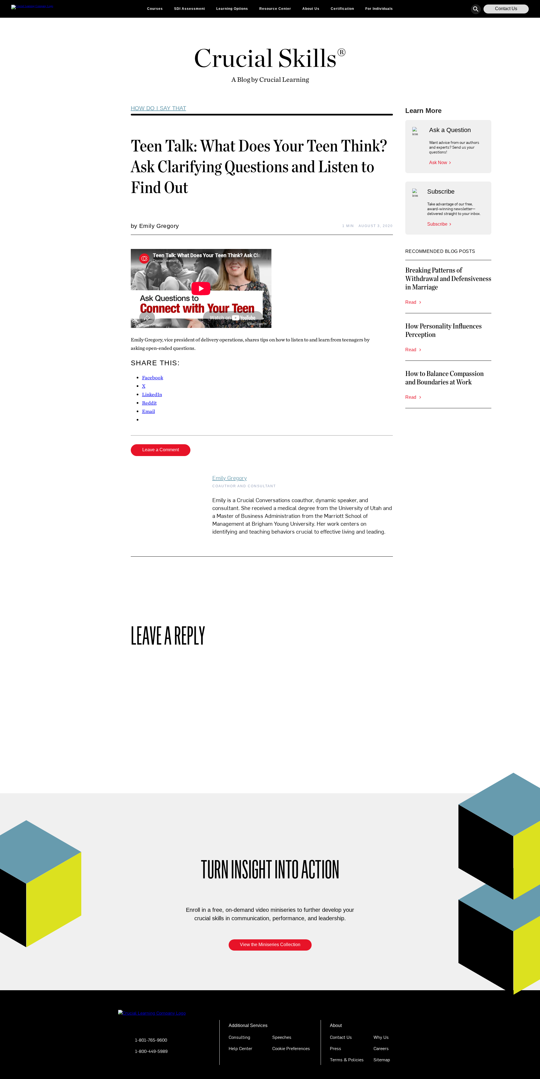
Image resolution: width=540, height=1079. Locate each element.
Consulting (239, 1037)
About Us (311, 9)
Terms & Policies (347, 1059)
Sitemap (382, 1059)
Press (335, 1048)
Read (411, 302)
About (336, 1025)
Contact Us (506, 8)
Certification (342, 9)
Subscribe (437, 224)
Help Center (240, 1048)
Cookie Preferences (291, 1048)
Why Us (381, 1037)
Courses (155, 9)
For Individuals (379, 9)
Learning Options (232, 9)
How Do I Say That (158, 108)
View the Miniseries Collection (270, 944)
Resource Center (275, 9)
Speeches (281, 1037)
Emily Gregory (229, 477)
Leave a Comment (160, 449)
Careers (381, 1048)
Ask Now (438, 162)
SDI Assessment (189, 9)
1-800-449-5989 (151, 1051)
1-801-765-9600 (151, 1040)
